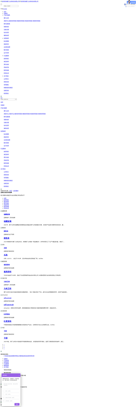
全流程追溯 (7, 47)
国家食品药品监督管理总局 (26, 355)
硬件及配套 (7, 23)
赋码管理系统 (13, 20)
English (5, 8)
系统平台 (6, 20)
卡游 (5, 331)
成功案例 (15, 190)
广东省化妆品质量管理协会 (11, 355)
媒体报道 (6, 365)
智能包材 (6, 26)
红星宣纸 (7, 314)
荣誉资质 (6, 81)
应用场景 (6, 38)
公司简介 (6, 79)
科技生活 (6, 73)
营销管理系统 (36, 20)
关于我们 (6, 76)
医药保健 (6, 70)
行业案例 (6, 55)
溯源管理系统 (21, 20)
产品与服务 (7, 15)
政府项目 (6, 58)
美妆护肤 (6, 67)
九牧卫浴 (7, 281)
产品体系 (6, 360)
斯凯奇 (6, 231)
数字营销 (6, 50)
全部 (5, 198)
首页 (5, 11)
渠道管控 (6, 44)
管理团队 (6, 84)
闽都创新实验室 (8, 87)
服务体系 (6, 35)
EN (1, 97)
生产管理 (6, 52)
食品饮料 (6, 61)
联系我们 (6, 93)
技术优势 (6, 32)
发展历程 (6, 90)
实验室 (6, 13)
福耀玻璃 (7, 214)
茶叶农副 (6, 64)
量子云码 (6, 18)
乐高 (5, 248)
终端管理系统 (28, 20)
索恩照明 (7, 265)
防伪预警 (6, 41)
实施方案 (6, 29)
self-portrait (7, 298)
